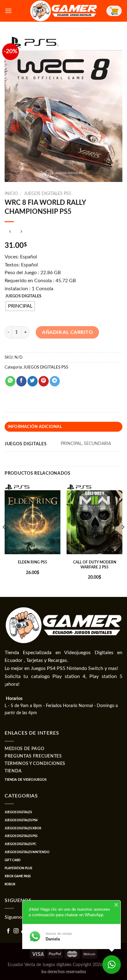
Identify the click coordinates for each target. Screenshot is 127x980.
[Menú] (8, 10)
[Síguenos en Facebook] (8, 931)
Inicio (11, 194)
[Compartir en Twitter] (32, 381)
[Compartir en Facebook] (21, 381)
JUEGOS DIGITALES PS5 (47, 194)
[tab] (63, 427)
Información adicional (35, 427)
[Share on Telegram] (55, 381)
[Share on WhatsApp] (10, 381)
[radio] (20, 306)
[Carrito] (114, 11)
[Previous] (4, 539)
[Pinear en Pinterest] (44, 381)
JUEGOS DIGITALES (23, 296)
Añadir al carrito (67, 332)
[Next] (123, 539)
